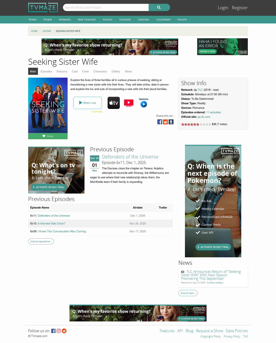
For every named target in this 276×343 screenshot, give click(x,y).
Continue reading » (215, 282)
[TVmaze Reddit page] (64, 331)
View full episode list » (40, 241)
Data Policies (237, 331)
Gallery (116, 71)
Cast (75, 71)
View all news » (188, 292)
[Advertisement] (109, 46)
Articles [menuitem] (107, 19)
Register (240, 7)
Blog (189, 331)
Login (223, 7)
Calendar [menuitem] (143, 19)
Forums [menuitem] (182, 19)
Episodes (46, 71)
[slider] (196, 124)
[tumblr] (171, 123)
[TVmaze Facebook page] (53, 331)
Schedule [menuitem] (125, 19)
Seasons (62, 71)
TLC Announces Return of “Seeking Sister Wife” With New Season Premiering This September (211, 275)
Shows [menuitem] (33, 19)
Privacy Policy (232, 336)
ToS (245, 336)
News (128, 71)
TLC (200, 90)
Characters (100, 71)
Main (33, 71)
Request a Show (209, 331)
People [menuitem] (48, 19)
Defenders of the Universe (130, 157)
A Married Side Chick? (51, 223)
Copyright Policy (211, 336)
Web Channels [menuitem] (87, 19)
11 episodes (213, 112)
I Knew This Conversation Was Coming (62, 231)
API (180, 331)
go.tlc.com (204, 117)
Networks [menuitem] (65, 19)
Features (167, 331)
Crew (85, 71)
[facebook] (159, 123)
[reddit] (165, 123)
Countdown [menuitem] (163, 19)
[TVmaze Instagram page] (59, 331)
